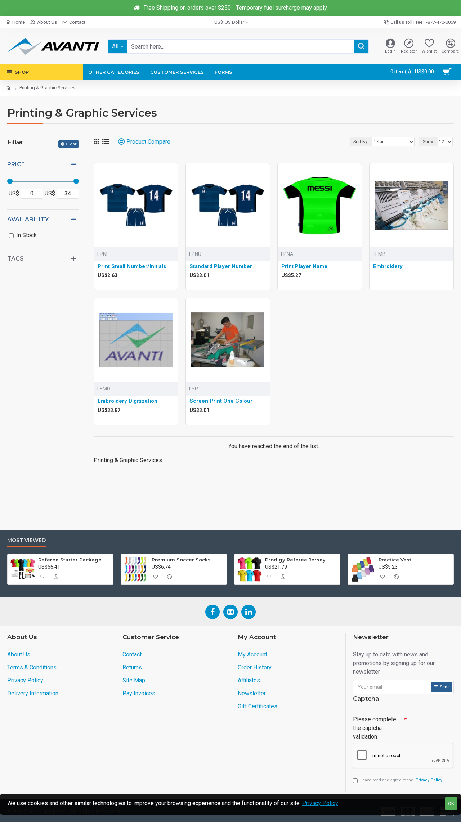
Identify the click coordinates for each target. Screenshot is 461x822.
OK (451, 803)
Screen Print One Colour (220, 401)
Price (16, 164)
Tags (15, 258)
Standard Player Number (220, 266)
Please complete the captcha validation (374, 728)
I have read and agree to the (401, 780)
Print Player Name (304, 266)
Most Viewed (26, 540)
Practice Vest (395, 560)
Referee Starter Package (70, 560)
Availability (28, 219)
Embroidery (388, 266)
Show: (429, 141)
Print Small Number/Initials (132, 266)
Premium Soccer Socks (181, 560)
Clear (71, 143)
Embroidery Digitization (127, 401)
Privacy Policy (320, 803)
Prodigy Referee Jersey (295, 560)
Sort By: (360, 141)
